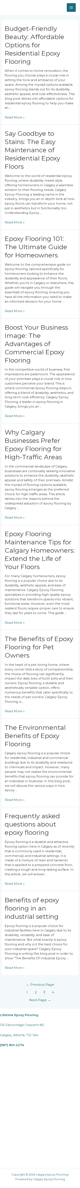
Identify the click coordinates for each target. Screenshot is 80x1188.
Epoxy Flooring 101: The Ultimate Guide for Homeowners (36, 247)
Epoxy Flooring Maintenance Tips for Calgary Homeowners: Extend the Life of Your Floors (40, 550)
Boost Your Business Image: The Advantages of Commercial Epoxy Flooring (36, 344)
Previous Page (40, 985)
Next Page (40, 1000)
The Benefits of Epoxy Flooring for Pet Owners (39, 647)
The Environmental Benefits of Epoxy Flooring (35, 736)
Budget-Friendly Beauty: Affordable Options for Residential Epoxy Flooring (34, 45)
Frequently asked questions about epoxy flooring (32, 824)
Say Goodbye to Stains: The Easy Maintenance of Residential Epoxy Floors (32, 150)
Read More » (15, 117)
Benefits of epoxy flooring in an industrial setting (32, 908)
